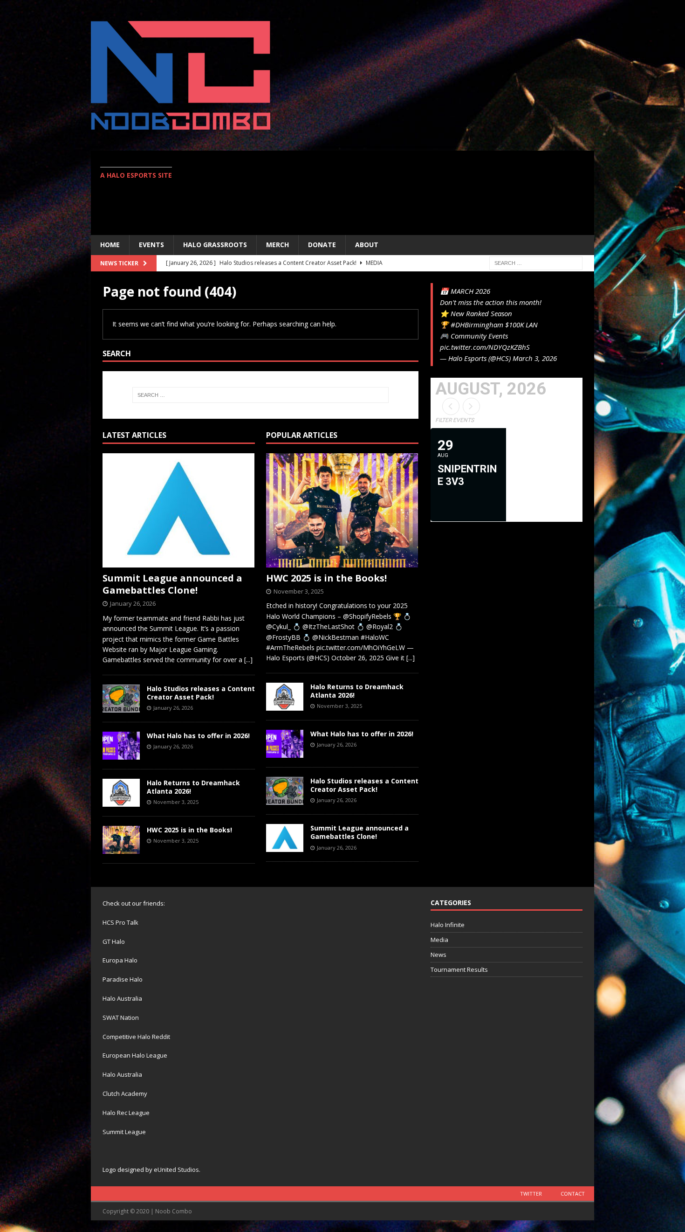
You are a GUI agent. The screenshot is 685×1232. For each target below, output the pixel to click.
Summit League (124, 1132)
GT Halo (114, 941)
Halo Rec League (126, 1112)
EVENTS (151, 244)
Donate (322, 244)
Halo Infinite (448, 925)
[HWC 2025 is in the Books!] (121, 840)
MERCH (277, 244)
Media (439, 939)
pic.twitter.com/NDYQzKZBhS (485, 347)
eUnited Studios (176, 1169)
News (438, 954)
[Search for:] (535, 262)
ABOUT (366, 244)
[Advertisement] (424, 193)
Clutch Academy (125, 1093)
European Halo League (135, 1055)
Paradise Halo (123, 979)
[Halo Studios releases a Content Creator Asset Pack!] (121, 699)
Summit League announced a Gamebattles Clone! (172, 584)
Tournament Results (459, 969)
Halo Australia (122, 998)
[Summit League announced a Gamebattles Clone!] (179, 510)
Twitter (531, 1193)
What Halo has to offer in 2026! (198, 735)
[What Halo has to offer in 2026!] (121, 746)
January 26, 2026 (133, 603)
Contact (573, 1193)
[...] (248, 659)
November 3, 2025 (176, 801)
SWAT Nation (121, 1017)
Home (110, 244)
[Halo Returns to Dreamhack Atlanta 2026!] (121, 793)
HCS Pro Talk (120, 922)
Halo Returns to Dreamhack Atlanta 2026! (193, 787)
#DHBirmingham (477, 324)
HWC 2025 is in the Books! (189, 829)
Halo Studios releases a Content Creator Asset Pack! (201, 692)
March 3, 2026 (535, 358)
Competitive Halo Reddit (136, 1036)
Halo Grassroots (215, 244)
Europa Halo (120, 960)
